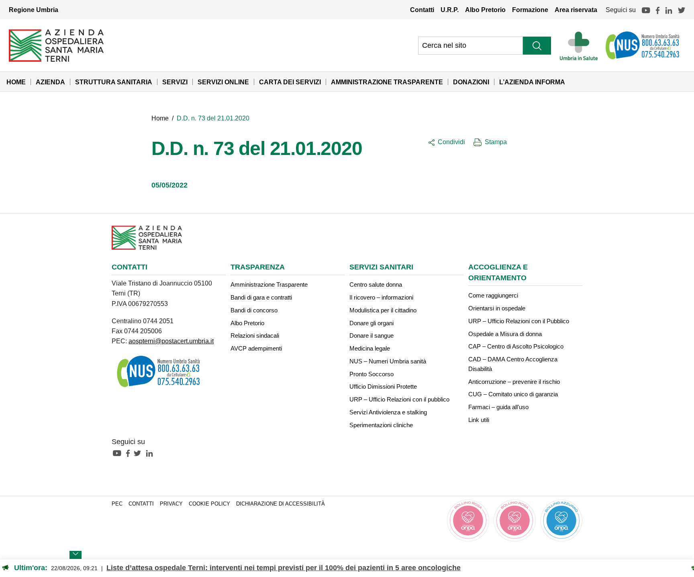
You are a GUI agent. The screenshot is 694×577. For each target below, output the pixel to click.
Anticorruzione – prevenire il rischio (514, 381)
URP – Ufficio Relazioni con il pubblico (399, 399)
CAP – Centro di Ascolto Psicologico (515, 346)
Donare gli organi (371, 323)
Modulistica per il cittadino (382, 310)
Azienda (50, 82)
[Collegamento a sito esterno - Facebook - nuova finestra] (130, 453)
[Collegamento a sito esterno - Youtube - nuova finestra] (119, 453)
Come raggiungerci (493, 295)
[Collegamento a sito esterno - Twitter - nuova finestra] (139, 453)
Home (16, 82)
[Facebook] (657, 9)
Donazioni (471, 82)
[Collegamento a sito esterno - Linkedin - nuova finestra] (151, 453)
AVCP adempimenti (256, 348)
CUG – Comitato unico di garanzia (513, 394)
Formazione (530, 9)
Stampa (496, 141)
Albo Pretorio (485, 9)
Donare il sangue (371, 335)
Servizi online (223, 82)
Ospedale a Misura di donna (505, 333)
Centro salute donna (375, 284)
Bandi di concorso (254, 310)
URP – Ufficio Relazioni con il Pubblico (518, 321)
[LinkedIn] (668, 9)
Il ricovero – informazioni (381, 297)
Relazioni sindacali (255, 335)
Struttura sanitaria (113, 82)
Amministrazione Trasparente (387, 82)
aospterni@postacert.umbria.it (171, 341)
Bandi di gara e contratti (261, 297)
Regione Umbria (33, 9)
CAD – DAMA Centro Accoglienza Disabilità (512, 364)
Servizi (175, 82)
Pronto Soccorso (371, 374)
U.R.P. (450, 9)
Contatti (422, 9)
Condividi (451, 141)
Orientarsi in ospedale (496, 308)
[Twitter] (681, 9)
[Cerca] (537, 46)
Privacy (171, 504)
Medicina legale (369, 348)
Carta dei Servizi (290, 82)
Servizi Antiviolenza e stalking (388, 412)
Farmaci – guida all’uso (498, 407)
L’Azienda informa (532, 82)
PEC (117, 504)
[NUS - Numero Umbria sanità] (643, 45)
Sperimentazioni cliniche (381, 425)
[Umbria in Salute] (581, 45)
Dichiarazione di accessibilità (280, 504)
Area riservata (576, 9)
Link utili (478, 419)
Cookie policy (209, 504)
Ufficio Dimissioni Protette (383, 386)
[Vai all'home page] (56, 45)
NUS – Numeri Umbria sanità (387, 361)
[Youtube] (646, 9)
